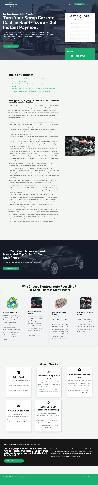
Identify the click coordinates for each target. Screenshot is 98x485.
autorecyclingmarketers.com (86, 477)
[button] (79, 4)
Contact (9, 380)
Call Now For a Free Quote (14, 461)
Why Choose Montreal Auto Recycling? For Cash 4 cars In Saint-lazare (31, 83)
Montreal (59, 321)
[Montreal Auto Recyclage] (11, 4)
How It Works (16, 86)
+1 (76, 55)
